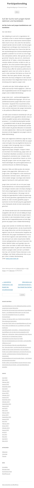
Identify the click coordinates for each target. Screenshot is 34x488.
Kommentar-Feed (7, 471)
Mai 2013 (4, 437)
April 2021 (4, 378)
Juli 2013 (4, 432)
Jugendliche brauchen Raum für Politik (12, 338)
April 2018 (4, 389)
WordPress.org (6, 474)
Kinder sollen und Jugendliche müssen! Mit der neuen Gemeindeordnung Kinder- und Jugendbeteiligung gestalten (16, 365)
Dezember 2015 (6, 399)
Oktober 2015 (6, 402)
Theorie (4, 456)
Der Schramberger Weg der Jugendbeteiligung (14, 345)
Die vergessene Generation (9, 321)
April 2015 (4, 408)
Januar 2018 (5, 393)
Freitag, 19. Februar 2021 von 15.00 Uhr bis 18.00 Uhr (16, 319)
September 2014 (6, 417)
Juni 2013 (4, 434)
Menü (17, 12)
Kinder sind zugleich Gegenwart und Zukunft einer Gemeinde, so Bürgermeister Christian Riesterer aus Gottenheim (16, 354)
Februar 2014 (5, 423)
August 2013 (5, 430)
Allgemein (12, 270)
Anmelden (5, 467)
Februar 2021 (5, 382)
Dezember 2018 (6, 386)
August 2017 (5, 397)
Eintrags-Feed (6, 469)
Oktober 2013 (6, 428)
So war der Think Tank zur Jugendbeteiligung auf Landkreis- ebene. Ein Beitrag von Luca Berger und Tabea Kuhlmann (16, 326)
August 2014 (5, 419)
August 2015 (5, 406)
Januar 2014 (5, 426)
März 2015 (5, 410)
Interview (4, 454)
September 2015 (6, 404)
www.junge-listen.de (12, 258)
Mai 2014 (4, 421)
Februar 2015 (5, 413)
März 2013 (5, 441)
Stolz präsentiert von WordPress (10, 484)
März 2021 (5, 380)
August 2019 (5, 384)
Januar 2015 (5, 415)
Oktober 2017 (6, 395)
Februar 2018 (5, 391)
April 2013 (4, 439)
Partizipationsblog (17, 3)
